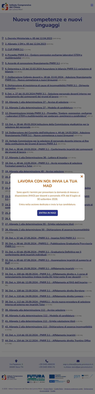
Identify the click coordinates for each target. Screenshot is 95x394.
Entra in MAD (47, 212)
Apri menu (92, 5)
